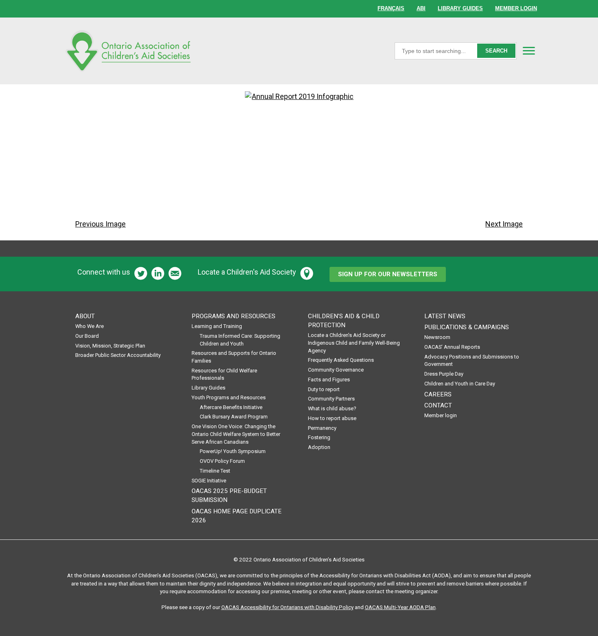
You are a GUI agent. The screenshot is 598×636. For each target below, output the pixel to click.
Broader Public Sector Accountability (118, 355)
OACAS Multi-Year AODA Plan (400, 607)
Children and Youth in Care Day (459, 384)
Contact (438, 405)
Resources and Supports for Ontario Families (234, 357)
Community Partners (331, 399)
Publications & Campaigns (466, 327)
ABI (421, 8)
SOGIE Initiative (209, 481)
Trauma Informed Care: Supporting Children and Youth (240, 340)
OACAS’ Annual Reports (452, 347)
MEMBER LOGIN (516, 8)
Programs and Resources (233, 316)
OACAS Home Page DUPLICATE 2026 (237, 516)
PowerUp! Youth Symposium (233, 451)
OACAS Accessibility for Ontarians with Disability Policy (287, 607)
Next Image (504, 224)
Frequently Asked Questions (341, 360)
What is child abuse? (332, 408)
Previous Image (100, 224)
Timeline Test (215, 471)
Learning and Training (217, 326)
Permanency (322, 428)
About (85, 316)
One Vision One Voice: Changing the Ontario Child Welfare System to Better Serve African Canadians (236, 434)
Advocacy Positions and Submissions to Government (471, 361)
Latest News (444, 316)
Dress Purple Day (443, 374)
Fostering (319, 437)
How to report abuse (332, 418)
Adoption (319, 447)
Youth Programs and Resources (229, 397)
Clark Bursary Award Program (234, 417)
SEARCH (496, 51)
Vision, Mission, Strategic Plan (110, 346)
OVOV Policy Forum (222, 461)
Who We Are (89, 326)
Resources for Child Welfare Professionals (224, 374)
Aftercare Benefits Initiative (231, 407)
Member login (440, 415)
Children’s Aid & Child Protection (344, 320)
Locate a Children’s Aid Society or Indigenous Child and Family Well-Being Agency (354, 342)
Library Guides (208, 388)
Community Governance (336, 370)
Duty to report (324, 389)
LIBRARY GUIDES (460, 8)
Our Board (87, 336)
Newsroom (437, 337)
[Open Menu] (529, 50)
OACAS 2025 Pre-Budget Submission (229, 495)
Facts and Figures (329, 379)
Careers (438, 394)
